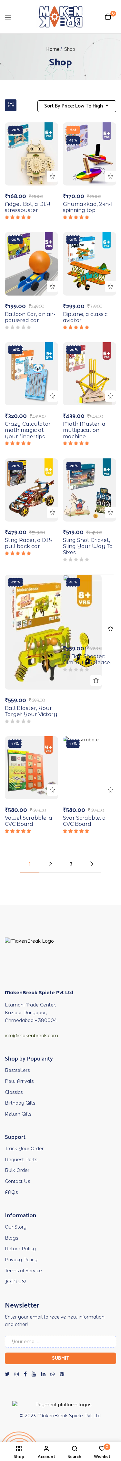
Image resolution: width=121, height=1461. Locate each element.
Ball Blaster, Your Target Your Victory (31, 711)
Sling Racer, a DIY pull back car (29, 543)
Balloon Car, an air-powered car (30, 317)
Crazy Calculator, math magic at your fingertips (28, 430)
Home (52, 49)
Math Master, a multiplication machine (84, 430)
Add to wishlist (52, 176)
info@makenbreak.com (31, 1036)
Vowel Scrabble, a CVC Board (28, 821)
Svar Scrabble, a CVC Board (84, 821)
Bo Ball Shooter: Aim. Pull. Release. (87, 659)
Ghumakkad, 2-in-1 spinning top (88, 207)
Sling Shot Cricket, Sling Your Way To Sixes (88, 546)
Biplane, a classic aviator (85, 317)
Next (91, 864)
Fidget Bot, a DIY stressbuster (27, 207)
